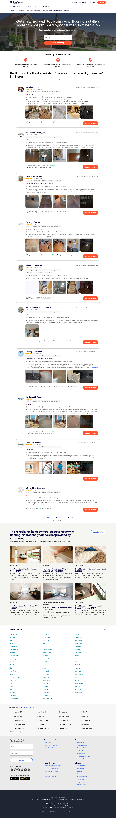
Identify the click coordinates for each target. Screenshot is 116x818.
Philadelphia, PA (19, 724)
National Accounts (50, 776)
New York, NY (86, 720)
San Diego (13, 659)
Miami (12, 683)
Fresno (12, 643)
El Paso (77, 662)
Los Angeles (14, 650)
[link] (58, 89)
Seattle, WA (63, 728)
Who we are (80, 768)
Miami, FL (84, 716)
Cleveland (46, 692)
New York (45, 671)
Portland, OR (41, 724)
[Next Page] (72, 518)
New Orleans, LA (65, 720)
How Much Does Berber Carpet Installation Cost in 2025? (55, 570)
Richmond (78, 680)
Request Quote (90, 123)
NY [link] (16, 10)
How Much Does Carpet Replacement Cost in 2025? (58, 608)
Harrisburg (78, 637)
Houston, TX (41, 716)
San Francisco (15, 662)
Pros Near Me (81, 753)
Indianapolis (14, 699)
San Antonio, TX (86, 724)
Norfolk (77, 677)
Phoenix (13, 637)
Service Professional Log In (53, 765)
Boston (44, 643)
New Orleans (46, 637)
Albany (44, 668)
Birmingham (14, 634)
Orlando (13, 686)
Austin (77, 656)
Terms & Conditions (68, 807)
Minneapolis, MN (42, 720)
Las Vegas (46, 665)
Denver (12, 668)
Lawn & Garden (27, 6)
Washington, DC (86, 728)
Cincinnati (45, 689)
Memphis (78, 650)
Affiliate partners (82, 785)
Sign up (21, 760)
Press (78, 774)
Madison (78, 689)
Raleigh (45, 683)
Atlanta (12, 692)
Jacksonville (14, 680)
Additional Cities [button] (15, 732)
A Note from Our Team (83, 756)
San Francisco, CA (43, 728)
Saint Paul (45, 656)
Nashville (78, 653)
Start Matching (58, 43)
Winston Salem (47, 686)
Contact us (80, 779)
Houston (78, 668)
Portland (78, 634)
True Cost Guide (82, 745)
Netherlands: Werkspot (69, 799)
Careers (79, 771)
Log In (92, 2)
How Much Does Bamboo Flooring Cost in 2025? (23, 570)
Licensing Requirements (84, 759)
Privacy (48, 804)
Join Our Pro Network (51, 768)
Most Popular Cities (15, 707)
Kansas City (46, 659)
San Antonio (79, 671)
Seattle (77, 686)
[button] (32, 112)
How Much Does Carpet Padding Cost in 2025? (90, 570)
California (53, 804)
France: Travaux (36, 799)
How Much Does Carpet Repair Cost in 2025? (24, 607)
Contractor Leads (50, 774)
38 (68, 517)
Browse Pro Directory (51, 745)
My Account (80, 742)
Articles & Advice (44, 6)
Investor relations (82, 776)
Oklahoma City (47, 699)
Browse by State (29, 707)
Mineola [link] (21, 10)
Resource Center (82, 748)
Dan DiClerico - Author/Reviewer (54, 603)
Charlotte (45, 677)
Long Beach (14, 646)
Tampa (12, 689)
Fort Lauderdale (15, 677)
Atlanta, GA (18, 712)
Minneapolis (46, 653)
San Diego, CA (19, 728)
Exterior (19, 6)
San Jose (13, 665)
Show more (95, 367)
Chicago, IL (63, 712)
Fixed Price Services (51, 748)
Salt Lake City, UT (65, 724)
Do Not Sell (59, 804)
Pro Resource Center (51, 771)
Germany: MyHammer (47, 799)
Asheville (45, 674)
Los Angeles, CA (64, 716)
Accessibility (66, 804)
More (35, 6)
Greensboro (46, 680)
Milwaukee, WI (19, 720)
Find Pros (48, 742)
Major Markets (16, 629)
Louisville (45, 634)
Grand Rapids (47, 650)
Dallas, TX (84, 712)
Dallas (77, 659)
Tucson (12, 640)
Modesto (13, 653)
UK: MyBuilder (80, 799)
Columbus (46, 696)
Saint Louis (46, 662)
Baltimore (45, 640)
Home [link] (12, 10)
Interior (12, 6)
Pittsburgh (78, 643)
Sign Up (101, 2)
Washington (14, 674)
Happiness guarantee (83, 782)
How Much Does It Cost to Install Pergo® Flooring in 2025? (88, 607)
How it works (81, 765)
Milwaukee (78, 692)
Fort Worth (79, 665)
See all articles (98, 532)
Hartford (13, 671)
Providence (79, 646)
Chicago (13, 696)
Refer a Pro (80, 750)
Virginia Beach (80, 683)
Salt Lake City (79, 674)
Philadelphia (79, 640)
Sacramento (14, 656)
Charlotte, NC (41, 712)
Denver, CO (18, 716)
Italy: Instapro (58, 799)
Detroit (44, 646)
